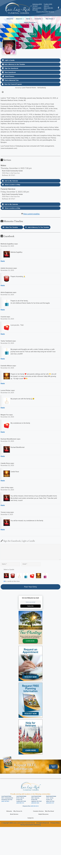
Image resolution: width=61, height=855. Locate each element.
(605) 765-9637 (5, 801)
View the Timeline (11, 227)
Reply (3, 261)
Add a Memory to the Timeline (14, 64)
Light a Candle (9, 60)
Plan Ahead (49, 19)
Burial (28, 19)
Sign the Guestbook (11, 68)
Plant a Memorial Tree (12, 80)
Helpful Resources (30, 22)
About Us (19, 19)
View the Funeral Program (13, 84)
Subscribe (30, 606)
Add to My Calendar (11, 181)
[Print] (2, 92)
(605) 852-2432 (35, 803)
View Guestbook (10, 72)
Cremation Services (38, 811)
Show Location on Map (12, 184)
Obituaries (10, 19)
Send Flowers (9, 76)
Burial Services (14, 814)
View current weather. (31, 214)
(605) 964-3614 (35, 806)
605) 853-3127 (50, 803)
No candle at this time (12, 581)
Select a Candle (9, 569)
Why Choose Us (17, 811)
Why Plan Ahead (49, 811)
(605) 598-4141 (20, 803)
